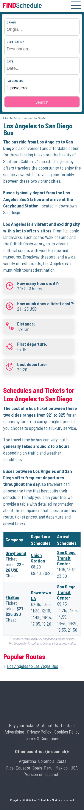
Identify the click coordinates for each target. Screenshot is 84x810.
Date (10, 61)
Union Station (38, 557)
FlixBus (12, 597)
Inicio (5, 118)
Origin (11, 22)
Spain (37, 767)
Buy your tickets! (24, 725)
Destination (16, 42)
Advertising (14, 731)
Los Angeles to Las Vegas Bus (32, 666)
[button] (76, 6)
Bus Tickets (15, 118)
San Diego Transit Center (66, 558)
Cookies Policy (66, 731)
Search (42, 101)
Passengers (15, 81)
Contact (68, 725)
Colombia (46, 761)
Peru (48, 767)
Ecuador (23, 767)
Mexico (62, 767)
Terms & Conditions (42, 738)
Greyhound (16, 553)
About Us (50, 725)
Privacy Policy (39, 731)
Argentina (27, 761)
